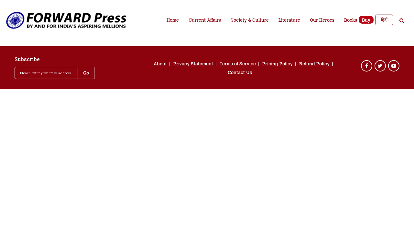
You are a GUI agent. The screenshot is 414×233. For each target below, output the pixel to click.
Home (173, 20)
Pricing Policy (277, 64)
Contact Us (240, 73)
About (160, 64)
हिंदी (384, 20)
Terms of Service (238, 64)
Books (350, 20)
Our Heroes (322, 20)
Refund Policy (314, 64)
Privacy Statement (193, 64)
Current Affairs (205, 20)
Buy (366, 20)
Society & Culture (250, 20)
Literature (289, 20)
